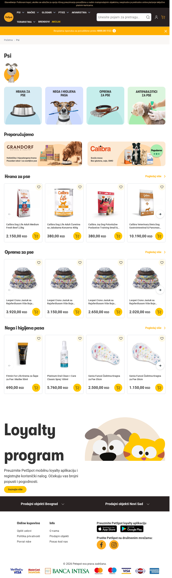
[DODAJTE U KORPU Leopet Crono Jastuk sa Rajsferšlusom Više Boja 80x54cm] (77, 312)
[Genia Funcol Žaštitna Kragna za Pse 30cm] (146, 354)
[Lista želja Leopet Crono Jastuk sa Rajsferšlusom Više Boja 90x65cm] (38, 262)
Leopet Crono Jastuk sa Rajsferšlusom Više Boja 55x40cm (142, 302)
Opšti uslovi (24, 530)
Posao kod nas (59, 541)
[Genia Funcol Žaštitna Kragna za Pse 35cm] (105, 354)
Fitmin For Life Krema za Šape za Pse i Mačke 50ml (22, 377)
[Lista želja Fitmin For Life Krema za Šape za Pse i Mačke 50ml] (38, 338)
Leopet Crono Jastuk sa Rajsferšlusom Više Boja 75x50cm (101, 302)
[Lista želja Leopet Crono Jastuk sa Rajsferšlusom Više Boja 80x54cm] (80, 262)
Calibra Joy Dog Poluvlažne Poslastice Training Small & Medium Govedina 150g (103, 226)
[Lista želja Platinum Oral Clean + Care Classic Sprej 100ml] (80, 338)
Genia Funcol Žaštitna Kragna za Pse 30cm (145, 377)
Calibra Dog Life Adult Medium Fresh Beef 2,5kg (22, 226)
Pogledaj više (153, 176)
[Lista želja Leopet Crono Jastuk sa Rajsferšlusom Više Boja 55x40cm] (162, 262)
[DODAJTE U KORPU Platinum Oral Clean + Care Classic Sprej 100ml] (77, 388)
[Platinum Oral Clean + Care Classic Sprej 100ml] (64, 354)
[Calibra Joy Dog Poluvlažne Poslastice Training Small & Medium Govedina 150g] (105, 203)
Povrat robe (24, 541)
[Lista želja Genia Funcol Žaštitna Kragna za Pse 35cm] (121, 338)
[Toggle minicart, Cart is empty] (163, 17)
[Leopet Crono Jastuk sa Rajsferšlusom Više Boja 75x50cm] (105, 278)
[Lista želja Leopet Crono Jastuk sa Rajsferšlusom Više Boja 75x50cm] (121, 262)
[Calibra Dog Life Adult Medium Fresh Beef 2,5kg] (23, 203)
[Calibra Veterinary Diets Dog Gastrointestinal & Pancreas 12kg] (146, 203)
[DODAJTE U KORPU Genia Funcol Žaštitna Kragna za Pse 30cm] (159, 388)
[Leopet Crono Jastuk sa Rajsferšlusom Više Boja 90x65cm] (23, 278)
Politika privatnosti (28, 536)
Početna (8, 40)
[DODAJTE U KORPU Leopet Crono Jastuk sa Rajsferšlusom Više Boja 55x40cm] (159, 312)
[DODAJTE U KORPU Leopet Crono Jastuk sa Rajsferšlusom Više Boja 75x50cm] (118, 312)
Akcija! (56, 21)
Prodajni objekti (59, 536)
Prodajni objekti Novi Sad (124, 504)
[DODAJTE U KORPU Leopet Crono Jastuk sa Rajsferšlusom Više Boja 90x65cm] (36, 312)
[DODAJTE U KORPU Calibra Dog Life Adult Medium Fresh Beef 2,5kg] (36, 236)
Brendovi (44, 21)
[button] (148, 17)
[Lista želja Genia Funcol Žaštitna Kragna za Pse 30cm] (162, 338)
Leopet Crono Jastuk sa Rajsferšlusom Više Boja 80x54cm (60, 302)
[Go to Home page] (8, 17)
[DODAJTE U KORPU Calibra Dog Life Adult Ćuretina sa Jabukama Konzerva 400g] (77, 236)
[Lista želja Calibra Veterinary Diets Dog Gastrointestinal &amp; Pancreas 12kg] (162, 187)
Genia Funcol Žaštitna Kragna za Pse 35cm (104, 377)
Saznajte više (15, 489)
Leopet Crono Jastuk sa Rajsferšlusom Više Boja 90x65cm (19, 302)
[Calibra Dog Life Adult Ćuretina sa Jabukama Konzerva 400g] (64, 203)
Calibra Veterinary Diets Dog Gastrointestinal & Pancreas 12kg (144, 226)
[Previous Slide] (9, 214)
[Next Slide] (160, 214)
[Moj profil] (156, 17)
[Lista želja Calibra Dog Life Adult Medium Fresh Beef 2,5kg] (38, 187)
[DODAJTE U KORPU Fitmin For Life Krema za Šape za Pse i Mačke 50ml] (36, 388)
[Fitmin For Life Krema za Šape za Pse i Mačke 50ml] (23, 354)
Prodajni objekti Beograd (39, 504)
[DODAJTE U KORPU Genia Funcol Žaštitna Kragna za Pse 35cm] (118, 388)
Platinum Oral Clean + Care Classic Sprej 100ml (61, 377)
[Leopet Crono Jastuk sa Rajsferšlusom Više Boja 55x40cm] (146, 278)
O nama (54, 530)
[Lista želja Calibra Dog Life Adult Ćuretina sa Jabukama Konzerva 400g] (80, 187)
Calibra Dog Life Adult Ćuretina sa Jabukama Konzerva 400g (63, 226)
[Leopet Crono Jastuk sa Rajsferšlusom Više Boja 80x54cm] (64, 278)
